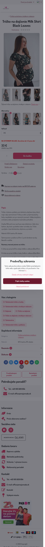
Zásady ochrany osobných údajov (22, 275)
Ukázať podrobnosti (22, 286)
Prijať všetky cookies (22, 281)
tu (25, 270)
